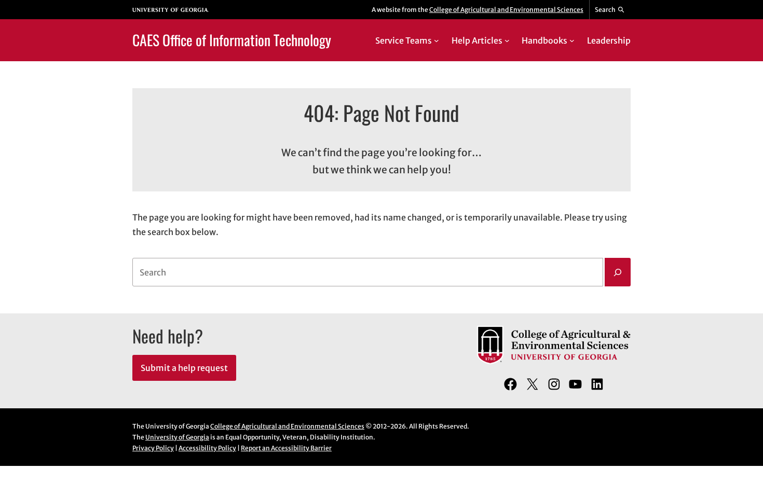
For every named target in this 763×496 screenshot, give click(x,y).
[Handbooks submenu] (572, 40)
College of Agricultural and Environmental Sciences (506, 9)
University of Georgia (177, 437)
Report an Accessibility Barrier (286, 448)
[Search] (618, 272)
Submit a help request (184, 368)
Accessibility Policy (207, 448)
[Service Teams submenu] (436, 40)
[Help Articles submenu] (507, 40)
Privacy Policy (153, 448)
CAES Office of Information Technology (231, 39)
